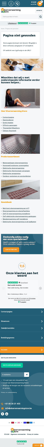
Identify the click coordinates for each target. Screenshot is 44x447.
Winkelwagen (39, 3)
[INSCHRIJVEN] (26, 374)
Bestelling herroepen (8, 358)
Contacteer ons (11, 249)
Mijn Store (11, 3)
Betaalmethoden (22, 422)
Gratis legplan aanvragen (12, 365)
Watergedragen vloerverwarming (15, 163)
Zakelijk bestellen (7, 328)
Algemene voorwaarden (18, 434)
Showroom (5, 321)
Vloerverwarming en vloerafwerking (16, 211)
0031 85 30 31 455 (17, 3)
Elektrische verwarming (11, 173)
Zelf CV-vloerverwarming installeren (16, 214)
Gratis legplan (8, 123)
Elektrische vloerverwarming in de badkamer (19, 222)
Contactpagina (8, 117)
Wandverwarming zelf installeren (15, 219)
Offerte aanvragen (39, 11)
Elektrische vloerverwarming (13, 168)
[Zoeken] (40, 16)
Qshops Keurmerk (9, 131)
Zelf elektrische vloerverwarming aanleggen (19, 216)
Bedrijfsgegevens (7, 338)
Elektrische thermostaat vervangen (16, 171)
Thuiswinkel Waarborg (11, 128)
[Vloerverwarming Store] (12, 10)
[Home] (4, 3)
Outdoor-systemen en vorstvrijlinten (17, 176)
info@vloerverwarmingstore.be (18, 408)
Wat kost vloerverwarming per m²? (16, 208)
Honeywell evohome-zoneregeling (16, 165)
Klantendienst (8, 120)
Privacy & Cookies (32, 434)
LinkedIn (6, 413)
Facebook (2, 413)
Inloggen (4, 349)
